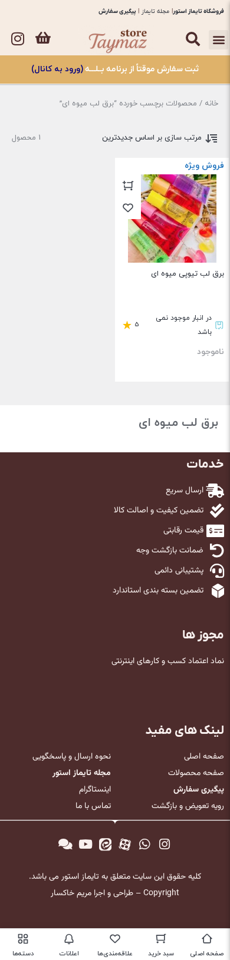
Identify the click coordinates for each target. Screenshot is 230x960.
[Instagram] (17, 38)
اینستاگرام (95, 789)
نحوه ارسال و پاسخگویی (71, 756)
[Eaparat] (125, 845)
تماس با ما (93, 806)
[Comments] (65, 845)
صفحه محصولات (196, 773)
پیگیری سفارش (117, 11)
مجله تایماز (155, 11)
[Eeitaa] (105, 845)
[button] (218, 39)
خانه (211, 103)
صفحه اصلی (204, 756)
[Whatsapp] (145, 845)
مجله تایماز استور (81, 773)
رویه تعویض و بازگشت (188, 806)
